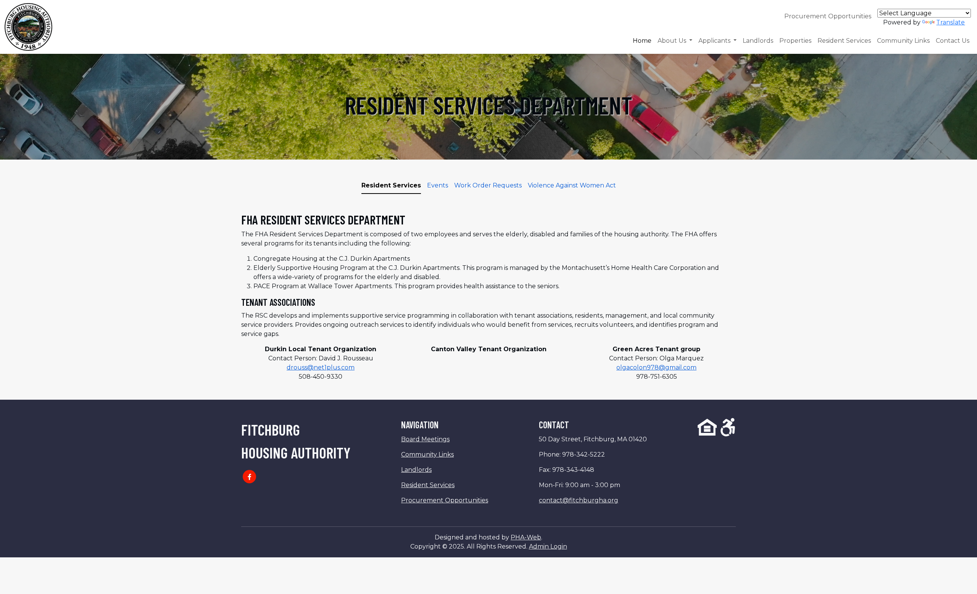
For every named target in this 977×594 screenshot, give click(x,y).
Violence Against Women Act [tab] (572, 185)
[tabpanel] (488, 296)
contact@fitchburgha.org (578, 500)
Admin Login (548, 546)
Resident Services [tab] (391, 185)
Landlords (758, 40)
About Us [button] (673, 40)
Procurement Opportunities (827, 16)
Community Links (903, 40)
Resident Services (844, 40)
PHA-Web (526, 537)
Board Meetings (425, 439)
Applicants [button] (715, 40)
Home (642, 40)
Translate (950, 22)
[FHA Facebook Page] (249, 476)
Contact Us (952, 40)
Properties (795, 40)
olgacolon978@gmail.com (656, 367)
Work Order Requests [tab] (488, 185)
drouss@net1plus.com (321, 367)
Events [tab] (437, 185)
